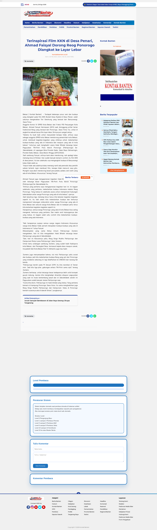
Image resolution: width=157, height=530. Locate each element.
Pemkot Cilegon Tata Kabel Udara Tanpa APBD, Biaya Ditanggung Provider (110, 4)
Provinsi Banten (73, 27)
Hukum (76, 23)
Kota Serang (72, 506)
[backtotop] (78, 494)
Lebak (86, 506)
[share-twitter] (91, 61)
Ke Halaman (117, 46)
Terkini (115, 27)
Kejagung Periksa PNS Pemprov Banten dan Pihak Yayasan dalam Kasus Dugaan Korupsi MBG (111, 122)
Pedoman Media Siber (126, 506)
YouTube (37, 510)
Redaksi (121, 504)
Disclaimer (122, 509)
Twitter (40, 510)
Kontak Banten (120, 23)
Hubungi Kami (123, 514)
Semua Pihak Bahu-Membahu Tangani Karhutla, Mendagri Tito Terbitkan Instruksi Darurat (110, 132)
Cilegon (49, 23)
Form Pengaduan (124, 520)
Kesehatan (96, 23)
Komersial (107, 23)
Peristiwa (53, 27)
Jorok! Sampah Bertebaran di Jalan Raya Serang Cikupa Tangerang (47, 302)
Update (86, 177)
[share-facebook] (88, 61)
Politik (61, 27)
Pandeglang (72, 509)
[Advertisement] (64, 346)
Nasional (103, 506)
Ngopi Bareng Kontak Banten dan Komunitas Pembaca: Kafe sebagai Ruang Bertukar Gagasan (111, 161)
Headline (67, 23)
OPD (53, 509)
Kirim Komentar (40, 466)
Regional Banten (88, 27)
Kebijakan (86, 23)
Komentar (29, 61)
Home (27, 5)
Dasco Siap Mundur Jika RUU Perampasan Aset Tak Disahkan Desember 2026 (111, 151)
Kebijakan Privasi (124, 512)
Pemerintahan (29, 27)
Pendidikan (42, 27)
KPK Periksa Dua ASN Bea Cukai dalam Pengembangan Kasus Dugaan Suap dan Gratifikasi (111, 142)
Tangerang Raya (73, 514)
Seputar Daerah (104, 27)
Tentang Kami (123, 501)
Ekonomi (57, 23)
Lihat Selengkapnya (116, 170)
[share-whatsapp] (95, 61)
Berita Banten (37, 23)
